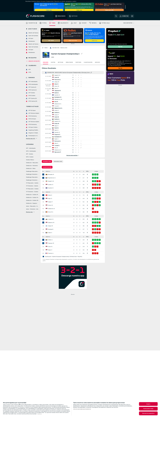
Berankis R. (51, 174)
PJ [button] (73, 171)
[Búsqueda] (116, 16)
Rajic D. (50, 198)
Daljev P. (50, 202)
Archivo (97, 62)
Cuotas (53, 62)
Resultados (69, 62)
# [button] (42, 171)
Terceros (39, 413)
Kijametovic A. (52, 178)
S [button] (83, 171)
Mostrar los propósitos (148, 413)
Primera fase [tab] (47, 161)
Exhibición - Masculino (59, 47)
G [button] (76, 171)
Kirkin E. (50, 195)
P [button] (79, 171)
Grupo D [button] (48, 236)
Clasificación (88, 62)
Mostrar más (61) (30, 138)
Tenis (46, 47)
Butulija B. (51, 229)
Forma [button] (96, 171)
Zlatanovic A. (51, 208)
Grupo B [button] (48, 192)
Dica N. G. (50, 212)
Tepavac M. (51, 243)
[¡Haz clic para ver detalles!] (73, 76)
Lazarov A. (51, 219)
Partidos (78, 62)
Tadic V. (50, 232)
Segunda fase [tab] (58, 161)
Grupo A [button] (48, 171)
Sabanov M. (51, 222)
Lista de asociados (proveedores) (82, 409)
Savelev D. (51, 188)
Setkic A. (50, 240)
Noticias (60, 62)
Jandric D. (50, 184)
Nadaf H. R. (51, 181)
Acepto (148, 404)
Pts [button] (87, 171)
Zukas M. (50, 226)
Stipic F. (50, 250)
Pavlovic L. (51, 253)
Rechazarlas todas (148, 408)
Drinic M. (50, 205)
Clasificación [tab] (47, 167)
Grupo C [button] (48, 216)
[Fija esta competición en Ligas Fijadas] (81, 53)
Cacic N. (50, 246)
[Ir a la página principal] (36, 16)
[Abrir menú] (132, 16)
